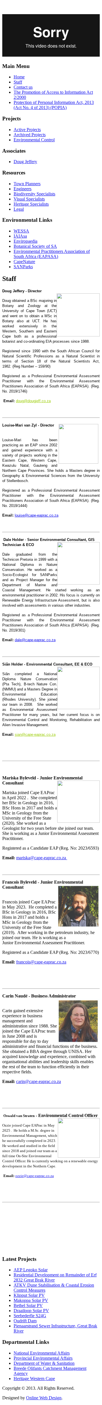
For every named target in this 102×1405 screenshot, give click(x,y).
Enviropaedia (25, 241)
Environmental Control (34, 139)
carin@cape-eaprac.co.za (38, 1081)
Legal (19, 209)
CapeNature (24, 261)
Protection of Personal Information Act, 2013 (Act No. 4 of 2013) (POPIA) (54, 105)
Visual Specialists (29, 199)
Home (19, 76)
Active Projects (27, 129)
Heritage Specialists (31, 204)
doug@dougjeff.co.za (33, 401)
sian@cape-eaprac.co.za (35, 734)
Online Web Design (43, 1397)
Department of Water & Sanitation (44, 1363)
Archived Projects (30, 134)
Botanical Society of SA (35, 246)
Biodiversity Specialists (34, 193)
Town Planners (27, 183)
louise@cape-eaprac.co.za (36, 515)
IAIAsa (20, 236)
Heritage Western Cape (34, 1378)
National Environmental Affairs (42, 1353)
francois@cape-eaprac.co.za (41, 962)
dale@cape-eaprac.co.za (35, 640)
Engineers (22, 188)
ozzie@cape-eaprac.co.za (34, 1176)
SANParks (23, 266)
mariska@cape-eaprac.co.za (41, 857)
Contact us (23, 87)
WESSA (21, 231)
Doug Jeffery (25, 161)
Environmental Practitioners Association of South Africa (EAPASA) (52, 254)
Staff (18, 82)
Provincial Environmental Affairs (43, 1358)
